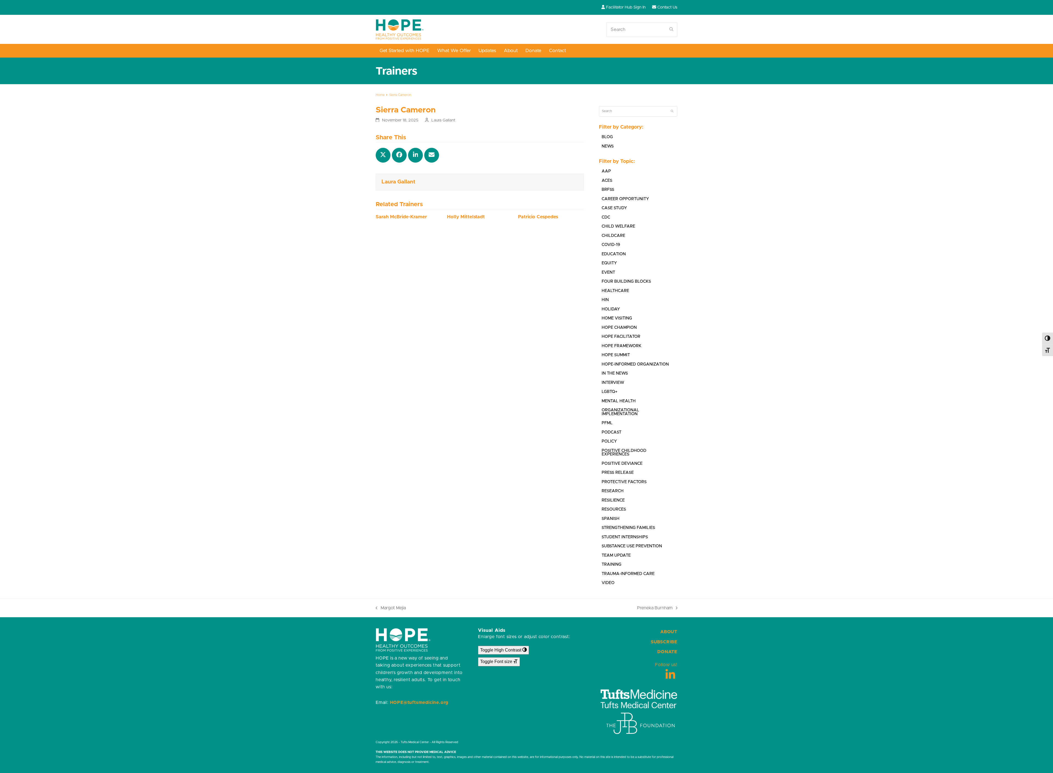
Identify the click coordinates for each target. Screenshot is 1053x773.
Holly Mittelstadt (466, 216)
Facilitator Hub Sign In (626, 7)
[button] (383, 155)
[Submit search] (671, 29)
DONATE (667, 652)
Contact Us (667, 7)
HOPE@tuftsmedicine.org (419, 702)
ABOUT (668, 632)
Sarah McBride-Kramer (401, 216)
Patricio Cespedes (538, 216)
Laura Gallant (443, 120)
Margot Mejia (391, 608)
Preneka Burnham (655, 608)
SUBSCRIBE (664, 642)
